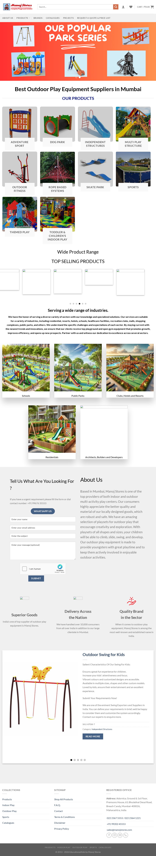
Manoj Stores (94, 852)
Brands (38, 18)
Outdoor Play (9, 811)
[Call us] (125, 835)
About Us (7, 18)
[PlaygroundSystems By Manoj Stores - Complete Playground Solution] (17, 7)
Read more (93, 736)
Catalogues (53, 18)
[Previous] (7, 51)
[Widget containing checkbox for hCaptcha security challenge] (43, 569)
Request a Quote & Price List (93, 18)
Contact (58, 811)
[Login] (123, 7)
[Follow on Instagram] (114, 835)
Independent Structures (102, 729)
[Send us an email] (119, 835)
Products (22, 18)
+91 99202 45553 (116, 823)
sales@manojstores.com (119, 829)
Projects (68, 18)
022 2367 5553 (115, 818)
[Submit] (115, 6)
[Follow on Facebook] (109, 835)
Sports (5, 816)
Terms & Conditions (64, 816)
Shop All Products (63, 799)
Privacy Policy (61, 828)
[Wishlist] (130, 7)
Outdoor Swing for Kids (104, 654)
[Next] (149, 51)
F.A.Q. (57, 805)
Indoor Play (8, 805)
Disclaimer (59, 822)
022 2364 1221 (133, 818)
